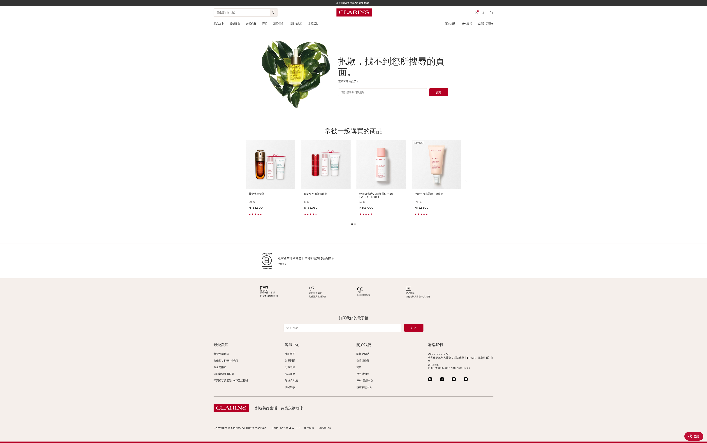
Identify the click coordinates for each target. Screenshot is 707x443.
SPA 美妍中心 (364, 380)
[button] (246, 345)
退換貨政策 (291, 380)
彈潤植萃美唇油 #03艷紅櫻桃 (231, 380)
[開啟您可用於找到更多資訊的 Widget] (693, 436)
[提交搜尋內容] (274, 12)
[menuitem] (476, 12)
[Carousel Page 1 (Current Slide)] (352, 224)
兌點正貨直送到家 (317, 296)
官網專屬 (410, 293)
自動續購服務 (363, 294)
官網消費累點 (315, 293)
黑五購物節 (362, 373)
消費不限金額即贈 (269, 295)
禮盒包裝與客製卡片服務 (418, 296)
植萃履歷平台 (364, 387)
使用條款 (309, 427)
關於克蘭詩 (362, 353)
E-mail (471, 357)
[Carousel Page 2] (355, 224)
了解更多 (282, 264)
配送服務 (290, 373)
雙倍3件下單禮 (267, 292)
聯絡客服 (290, 387)
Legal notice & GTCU (286, 427)
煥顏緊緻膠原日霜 (224, 373)
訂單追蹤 (290, 367)
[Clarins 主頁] (354, 12)
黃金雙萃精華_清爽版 (226, 360)
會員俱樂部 (362, 360)
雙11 (358, 367)
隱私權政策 (325, 427)
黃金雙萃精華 (221, 353)
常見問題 (290, 360)
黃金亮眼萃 (220, 367)
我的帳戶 (290, 353)
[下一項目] (466, 182)
